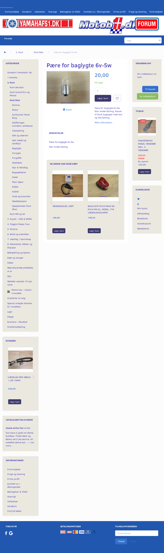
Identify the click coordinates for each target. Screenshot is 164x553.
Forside (8, 38)
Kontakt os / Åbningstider (97, 11)
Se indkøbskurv (147, 96)
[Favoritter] (147, 198)
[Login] (147, 203)
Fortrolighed (156, 11)
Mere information (103, 122)
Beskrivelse (56, 132)
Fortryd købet (12, 11)
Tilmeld (121, 541)
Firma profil (119, 11)
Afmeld (133, 541)
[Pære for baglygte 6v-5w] (68, 87)
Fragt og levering (137, 11)
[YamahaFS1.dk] (37, 23)
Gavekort (26, 11)
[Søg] (160, 40)
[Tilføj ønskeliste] (117, 98)
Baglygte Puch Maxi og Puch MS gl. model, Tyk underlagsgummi (101, 209)
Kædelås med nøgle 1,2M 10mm (19, 379)
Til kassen (150, 89)
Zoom (69, 109)
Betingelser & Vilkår (70, 11)
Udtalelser (40, 11)
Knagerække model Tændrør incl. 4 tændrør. (147, 145)
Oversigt (52, 11)
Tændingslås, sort (63, 206)
